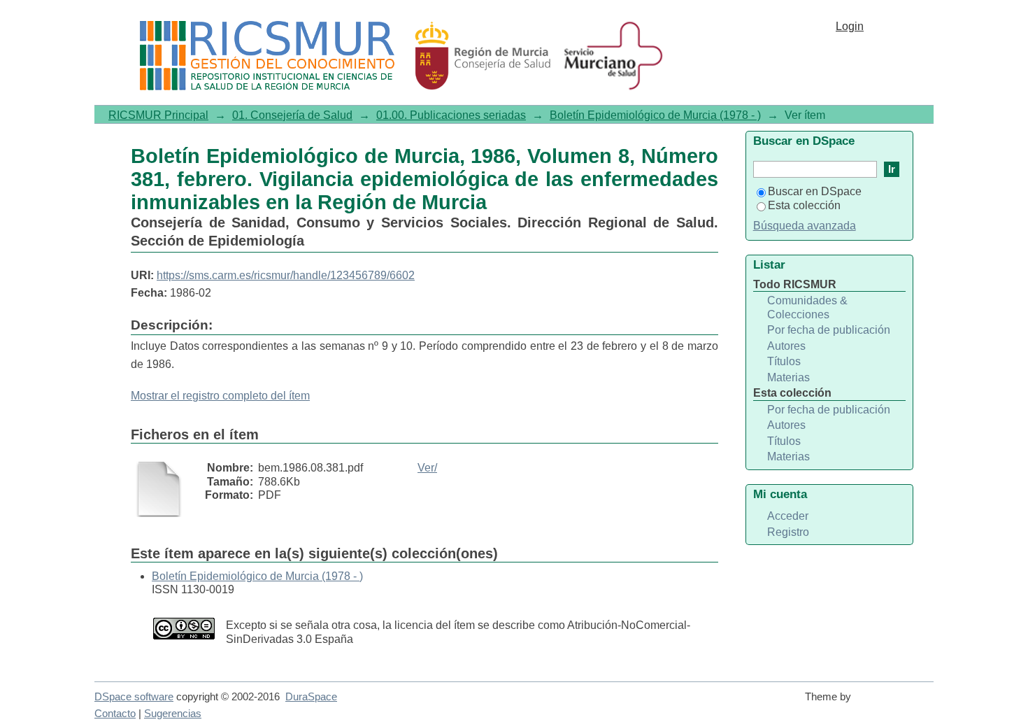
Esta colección (804, 205)
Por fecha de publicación (828, 330)
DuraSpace (311, 696)
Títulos (784, 361)
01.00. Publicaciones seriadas (451, 115)
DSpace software (133, 696)
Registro (788, 532)
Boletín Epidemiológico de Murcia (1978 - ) (655, 115)
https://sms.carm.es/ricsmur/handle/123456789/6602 (286, 275)
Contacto (115, 713)
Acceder (787, 516)
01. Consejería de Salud (292, 115)
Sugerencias (172, 713)
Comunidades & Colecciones (807, 307)
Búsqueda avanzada (804, 226)
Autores (786, 346)
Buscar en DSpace (815, 191)
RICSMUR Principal (158, 115)
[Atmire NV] (895, 703)
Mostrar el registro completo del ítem (220, 396)
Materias (788, 377)
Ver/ (427, 468)
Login (850, 26)
